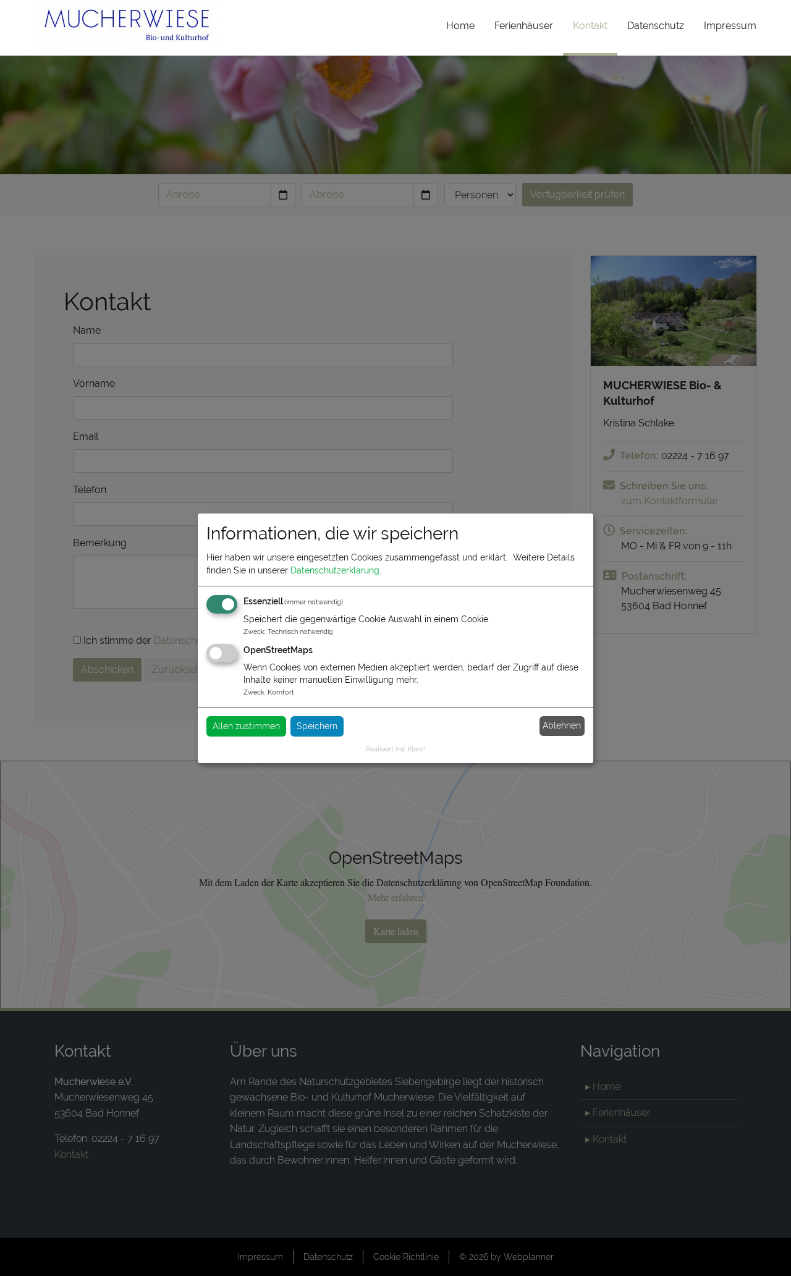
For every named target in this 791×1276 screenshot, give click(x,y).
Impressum (730, 26)
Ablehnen (562, 725)
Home (460, 26)
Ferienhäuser (523, 26)
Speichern (317, 726)
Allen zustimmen (246, 726)
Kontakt (595, 25)
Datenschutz (655, 26)
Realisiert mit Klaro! (396, 749)
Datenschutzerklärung (334, 570)
